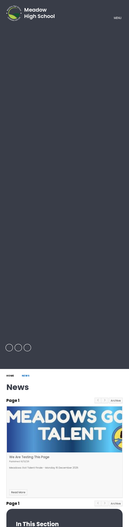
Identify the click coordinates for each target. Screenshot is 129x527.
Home (10, 375)
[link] (98, 400)
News (26, 375)
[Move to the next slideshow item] (18, 347)
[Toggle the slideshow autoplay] (27, 347)
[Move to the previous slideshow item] (9, 347)
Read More (18, 492)
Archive (116, 401)
